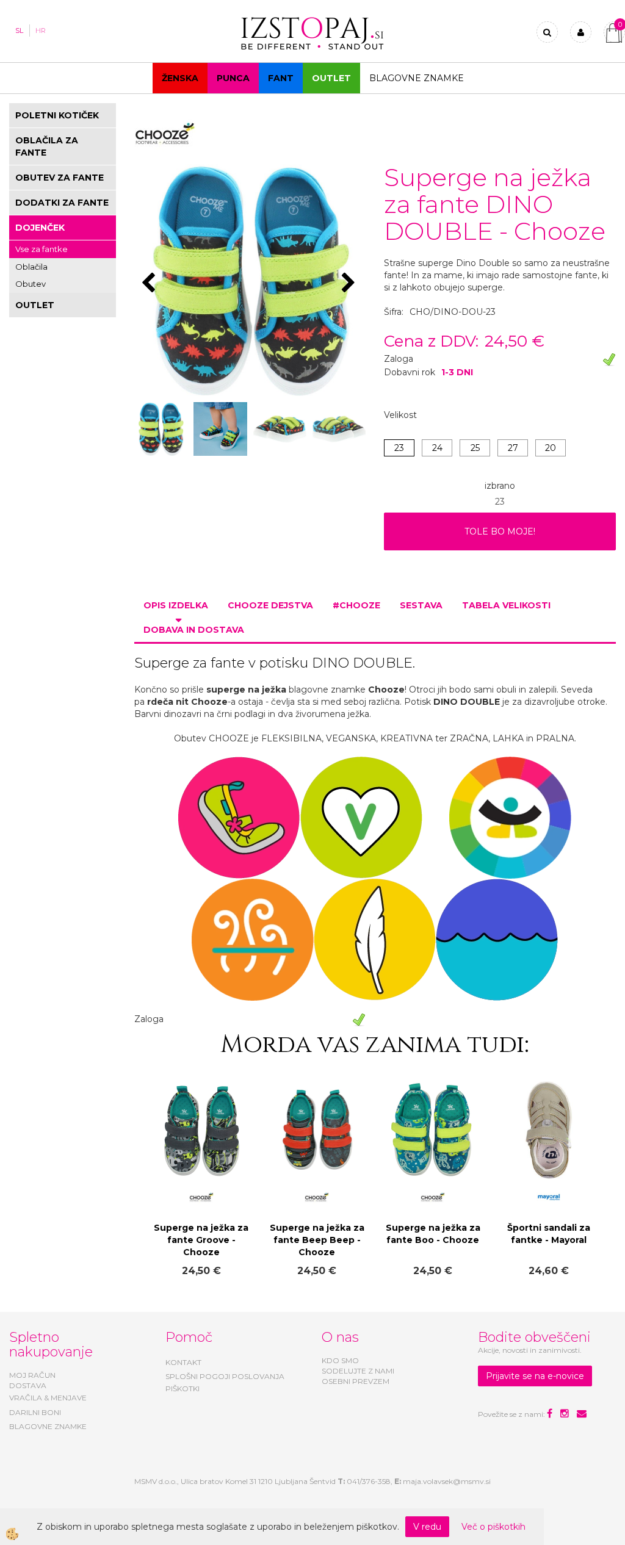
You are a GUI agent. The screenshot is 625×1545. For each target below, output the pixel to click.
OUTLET (331, 78)
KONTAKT (183, 1362)
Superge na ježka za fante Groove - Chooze (201, 1240)
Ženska (180, 78)
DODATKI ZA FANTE (62, 202)
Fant (281, 78)
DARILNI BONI (35, 1412)
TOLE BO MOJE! (499, 531)
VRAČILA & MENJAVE (48, 1397)
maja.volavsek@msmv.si (447, 1481)
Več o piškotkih (493, 1526)
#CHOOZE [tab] (356, 605)
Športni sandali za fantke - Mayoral (548, 1233)
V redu (427, 1526)
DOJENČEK (40, 227)
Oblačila (31, 267)
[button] (350, 284)
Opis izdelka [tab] (175, 605)
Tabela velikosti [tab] (506, 605)
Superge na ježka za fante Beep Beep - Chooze (317, 1240)
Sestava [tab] (421, 605)
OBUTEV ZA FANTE (59, 177)
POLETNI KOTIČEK (57, 115)
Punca (233, 78)
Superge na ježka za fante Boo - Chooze (433, 1233)
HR (40, 30)
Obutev (30, 284)
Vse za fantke (41, 249)
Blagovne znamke (416, 78)
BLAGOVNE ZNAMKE (48, 1426)
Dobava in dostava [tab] (193, 629)
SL (19, 30)
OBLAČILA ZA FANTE (46, 146)
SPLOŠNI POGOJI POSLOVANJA (224, 1376)
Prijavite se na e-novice (535, 1375)
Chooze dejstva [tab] (270, 605)
